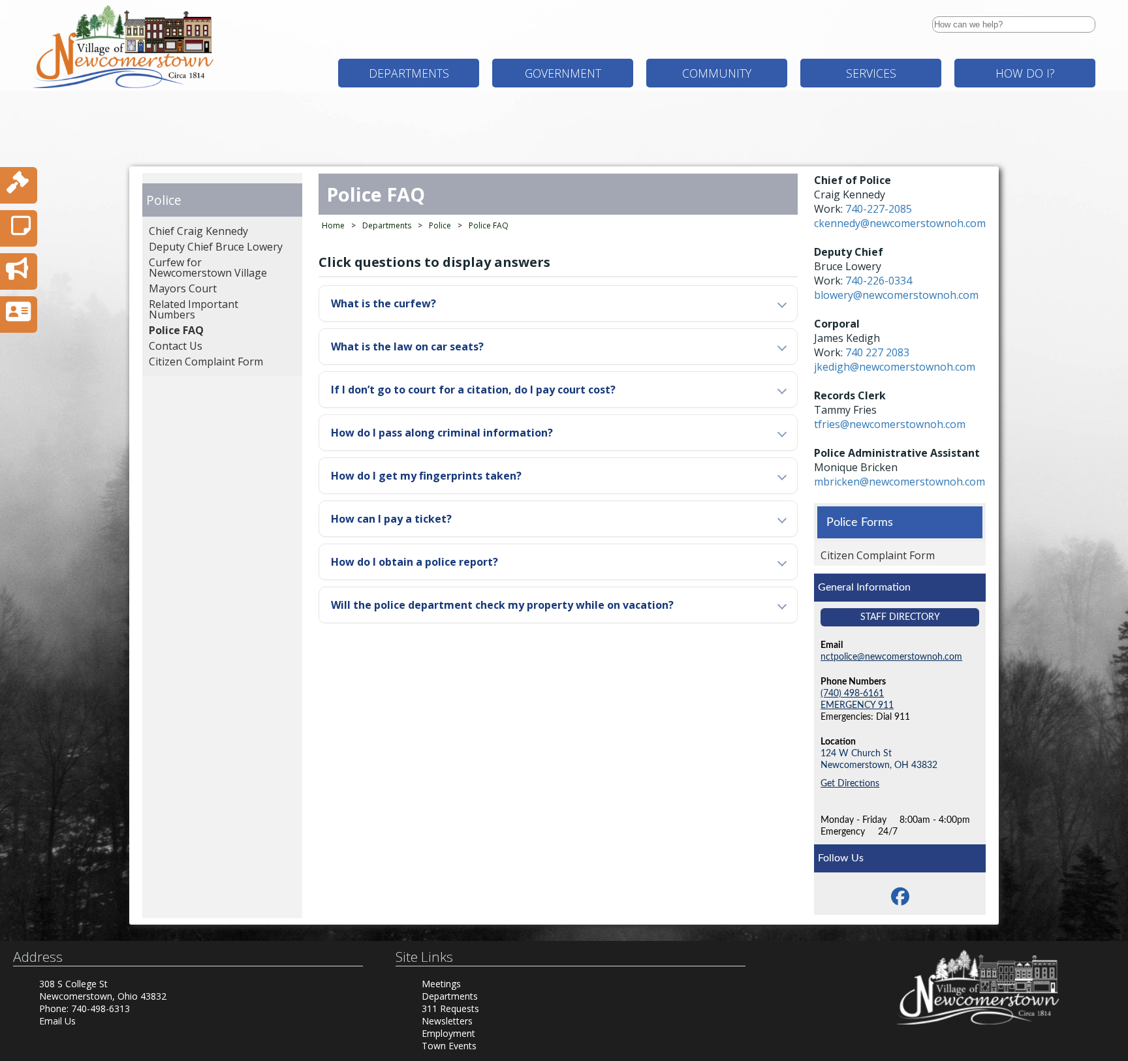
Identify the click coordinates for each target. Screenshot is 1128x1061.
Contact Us (175, 346)
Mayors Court (183, 288)
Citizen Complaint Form (206, 361)
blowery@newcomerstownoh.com (896, 295)
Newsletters (447, 1021)
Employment (448, 1033)
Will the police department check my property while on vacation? (502, 605)
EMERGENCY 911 (857, 705)
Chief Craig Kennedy (198, 231)
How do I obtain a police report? (414, 562)
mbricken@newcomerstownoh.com (899, 481)
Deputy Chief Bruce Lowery (216, 246)
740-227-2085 (878, 209)
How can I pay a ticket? (391, 519)
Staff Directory (900, 617)
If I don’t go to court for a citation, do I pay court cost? (473, 389)
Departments (409, 73)
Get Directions (850, 783)
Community (716, 73)
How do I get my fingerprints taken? (426, 476)
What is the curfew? (383, 303)
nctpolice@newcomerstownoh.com (891, 657)
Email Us (57, 1021)
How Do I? (1025, 73)
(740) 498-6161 (852, 693)
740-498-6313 (100, 1008)
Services (871, 73)
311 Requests (450, 1008)
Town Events (449, 1045)
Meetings (441, 983)
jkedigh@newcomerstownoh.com (894, 367)
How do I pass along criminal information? (442, 432)
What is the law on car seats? (407, 346)
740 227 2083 (877, 352)
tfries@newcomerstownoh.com (889, 424)
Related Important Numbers (193, 309)
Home (333, 225)
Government (563, 73)
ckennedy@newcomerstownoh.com (900, 223)
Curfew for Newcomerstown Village (208, 267)
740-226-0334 (878, 280)
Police (163, 200)
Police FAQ (176, 330)
